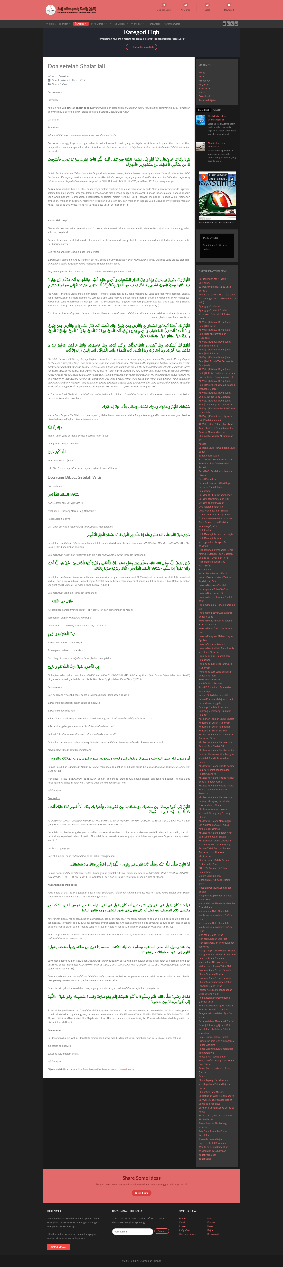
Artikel (182, 1226)
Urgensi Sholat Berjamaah (213, 1143)
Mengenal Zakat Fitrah (211, 934)
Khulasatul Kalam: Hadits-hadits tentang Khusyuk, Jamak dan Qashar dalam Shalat (216, 801)
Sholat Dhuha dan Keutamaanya (216, 1095)
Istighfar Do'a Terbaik (210, 683)
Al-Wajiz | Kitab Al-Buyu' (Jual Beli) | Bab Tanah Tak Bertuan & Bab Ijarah (216, 361)
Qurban (203, 1072)
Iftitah (202, 76)
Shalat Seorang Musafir (211, 1092)
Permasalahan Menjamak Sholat (216, 1021)
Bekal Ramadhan (208, 479)
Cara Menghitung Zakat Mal (214, 498)
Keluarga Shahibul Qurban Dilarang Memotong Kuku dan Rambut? (215, 711)
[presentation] (203, 110)
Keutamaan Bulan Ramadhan (215, 726)
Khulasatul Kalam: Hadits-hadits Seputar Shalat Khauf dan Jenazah (216, 789)
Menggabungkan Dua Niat (213, 938)
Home (202, 72)
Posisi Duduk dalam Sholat (213, 1037)
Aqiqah (203, 443)
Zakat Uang (205, 1158)
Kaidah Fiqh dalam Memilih (213, 695)
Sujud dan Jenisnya (209, 1103)
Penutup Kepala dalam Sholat (215, 1009)
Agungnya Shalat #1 (209, 306)
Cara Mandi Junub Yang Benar (215, 494)
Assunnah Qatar (207, 100)
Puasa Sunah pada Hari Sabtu (215, 1068)
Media (202, 92)
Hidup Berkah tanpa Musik (213, 573)
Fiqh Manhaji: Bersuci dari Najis (216, 534)
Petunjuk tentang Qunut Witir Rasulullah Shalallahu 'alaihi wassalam (215, 1029)
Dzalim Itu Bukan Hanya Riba (214, 514)
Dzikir (210, 1226)
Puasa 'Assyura (207, 1044)
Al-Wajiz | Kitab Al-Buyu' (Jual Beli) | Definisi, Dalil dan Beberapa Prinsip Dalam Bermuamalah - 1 (217, 373)
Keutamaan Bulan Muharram (214, 722)
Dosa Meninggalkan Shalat (213, 510)
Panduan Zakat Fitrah (210, 985)
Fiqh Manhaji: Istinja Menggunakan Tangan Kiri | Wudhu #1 (213, 542)
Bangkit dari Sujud (209, 455)
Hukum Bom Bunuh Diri (212, 593)
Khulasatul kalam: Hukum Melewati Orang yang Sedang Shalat (214, 813)
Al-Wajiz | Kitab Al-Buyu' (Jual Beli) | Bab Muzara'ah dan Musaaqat (215, 333)
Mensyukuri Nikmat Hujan (213, 962)
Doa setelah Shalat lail (211, 506)
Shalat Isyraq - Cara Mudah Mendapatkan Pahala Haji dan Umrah (215, 1084)
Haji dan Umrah (187, 1234)
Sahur (202, 1076)
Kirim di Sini (141, 1192)
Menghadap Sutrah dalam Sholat (217, 950)
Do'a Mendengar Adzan (211, 502)
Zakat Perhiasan (208, 1154)
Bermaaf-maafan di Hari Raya (215, 483)
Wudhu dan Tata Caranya (212, 1150)
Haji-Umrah (205, 88)
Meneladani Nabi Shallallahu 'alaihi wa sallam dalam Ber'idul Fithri (216, 915)
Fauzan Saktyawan (206, 222)
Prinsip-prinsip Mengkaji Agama (216, 1040)
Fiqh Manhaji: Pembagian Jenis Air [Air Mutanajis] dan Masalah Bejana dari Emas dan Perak (216, 553)
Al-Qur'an (204, 84)
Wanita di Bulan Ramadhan (213, 1147)
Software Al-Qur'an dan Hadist (215, 1099)
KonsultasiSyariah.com (120, 1069)
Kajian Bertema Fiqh (143, 47)
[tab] (203, 110)
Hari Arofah (205, 565)
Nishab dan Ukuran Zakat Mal (215, 966)
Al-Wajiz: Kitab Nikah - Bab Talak (216, 424)
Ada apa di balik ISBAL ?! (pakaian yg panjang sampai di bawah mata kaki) (217, 298)
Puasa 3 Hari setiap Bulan (212, 1056)
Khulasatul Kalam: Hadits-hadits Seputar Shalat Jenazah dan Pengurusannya (216, 770)
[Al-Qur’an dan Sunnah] (71, 9)
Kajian (210, 1230)
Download (204, 96)
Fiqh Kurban (205, 530)
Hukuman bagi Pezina (211, 679)
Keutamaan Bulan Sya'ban (213, 730)
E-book (211, 1222)
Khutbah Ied (205, 856)
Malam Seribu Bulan (210, 876)
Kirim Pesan (60, 1247)
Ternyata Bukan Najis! (211, 1139)
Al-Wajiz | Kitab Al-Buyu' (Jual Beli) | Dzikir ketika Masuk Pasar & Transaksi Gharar (217, 385)
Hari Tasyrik (205, 569)
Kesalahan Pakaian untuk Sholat (216, 718)
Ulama (210, 1218)
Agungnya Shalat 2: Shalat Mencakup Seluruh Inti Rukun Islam (215, 314)
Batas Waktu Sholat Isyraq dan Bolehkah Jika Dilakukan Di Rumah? (215, 463)
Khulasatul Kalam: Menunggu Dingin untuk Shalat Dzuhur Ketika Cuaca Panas (215, 825)
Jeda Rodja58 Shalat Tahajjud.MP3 (228, 222)
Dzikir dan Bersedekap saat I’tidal (217, 518)
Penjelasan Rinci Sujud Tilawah (216, 1005)
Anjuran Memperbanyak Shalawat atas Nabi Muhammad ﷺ (216, 436)
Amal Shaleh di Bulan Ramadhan (216, 428)
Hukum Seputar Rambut (212, 644)
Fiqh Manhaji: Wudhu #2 (212, 561)
